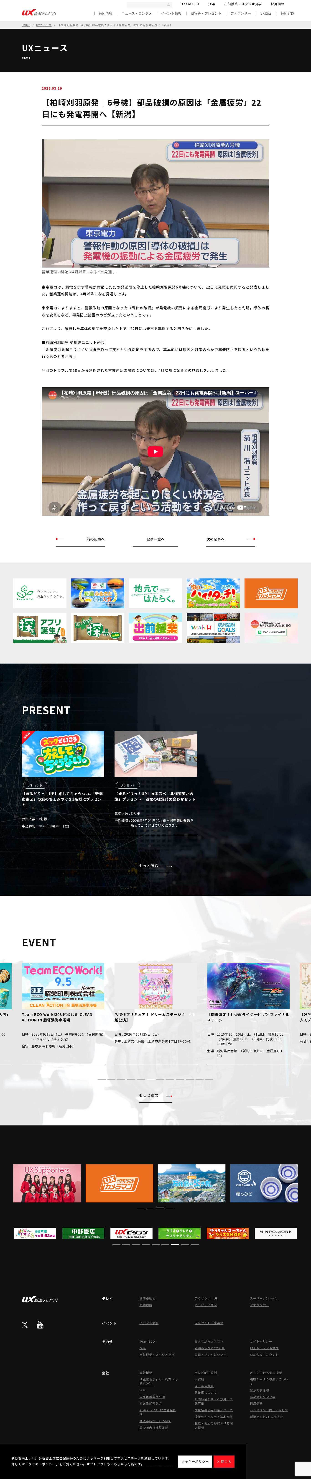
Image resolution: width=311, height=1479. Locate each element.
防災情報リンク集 (262, 1397)
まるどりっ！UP (206, 1298)
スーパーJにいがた (263, 1298)
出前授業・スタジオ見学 (243, 4)
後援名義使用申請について (214, 1410)
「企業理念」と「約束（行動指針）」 (159, 1381)
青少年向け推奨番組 (154, 1427)
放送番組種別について (155, 1421)
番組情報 (105, 13)
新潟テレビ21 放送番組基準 (158, 1412)
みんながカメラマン (209, 1341)
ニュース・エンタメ (137, 13)
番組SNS (287, 13)
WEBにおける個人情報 (266, 1372)
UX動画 (266, 13)
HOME (26, 25)
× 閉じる (224, 1461)
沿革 (143, 1390)
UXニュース (44, 25)
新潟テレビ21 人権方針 (266, 1416)
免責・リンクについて (211, 1354)
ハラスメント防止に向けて (269, 1410)
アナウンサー (241, 13)
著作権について (206, 1392)
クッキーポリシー (195, 1461)
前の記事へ (96, 539)
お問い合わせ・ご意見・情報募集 (214, 1401)
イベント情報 (171, 13)
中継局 (199, 1379)
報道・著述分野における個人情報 (214, 1425)
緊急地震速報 (259, 1390)
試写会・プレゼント (206, 13)
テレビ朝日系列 (206, 1372)
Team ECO (190, 4)
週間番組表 (148, 1298)
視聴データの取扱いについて (269, 1381)
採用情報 (278, 4)
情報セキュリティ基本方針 (214, 1416)
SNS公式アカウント (264, 1354)
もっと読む (148, 865)
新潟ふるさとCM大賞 (210, 1348)
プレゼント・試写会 (209, 1323)
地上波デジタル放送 (264, 1348)
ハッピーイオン (206, 1305)
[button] (102, 1079)
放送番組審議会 (151, 1403)
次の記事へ (215, 539)
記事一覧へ (155, 539)
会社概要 (146, 1372)
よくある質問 (204, 1386)
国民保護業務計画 (152, 1397)
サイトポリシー (261, 1341)
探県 (211, 4)
